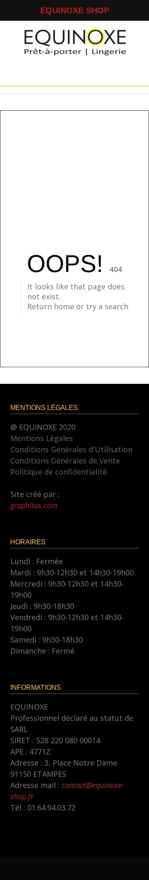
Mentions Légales (41, 438)
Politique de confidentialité (58, 472)
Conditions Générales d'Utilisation (71, 449)
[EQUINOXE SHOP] (75, 56)
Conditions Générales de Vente (65, 460)
